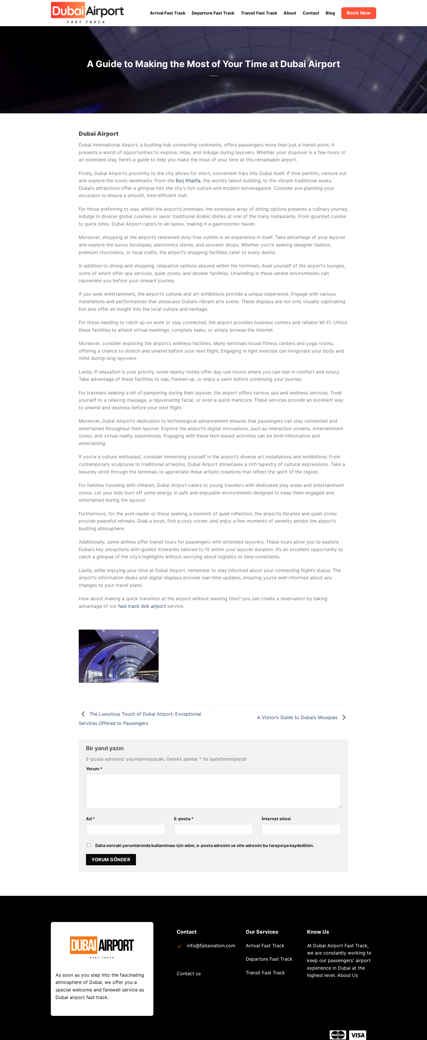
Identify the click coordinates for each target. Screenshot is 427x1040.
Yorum (94, 768)
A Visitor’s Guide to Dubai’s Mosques (298, 717)
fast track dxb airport (142, 606)
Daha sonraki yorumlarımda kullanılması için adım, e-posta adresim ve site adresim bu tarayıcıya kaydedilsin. (204, 845)
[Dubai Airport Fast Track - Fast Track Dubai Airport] (90, 13)
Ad (90, 818)
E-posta (183, 818)
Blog (330, 12)
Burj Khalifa (188, 180)
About (290, 12)
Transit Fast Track (259, 12)
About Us (347, 975)
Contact (311, 12)
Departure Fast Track (213, 12)
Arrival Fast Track (167, 12)
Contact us (189, 973)
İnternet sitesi (276, 818)
